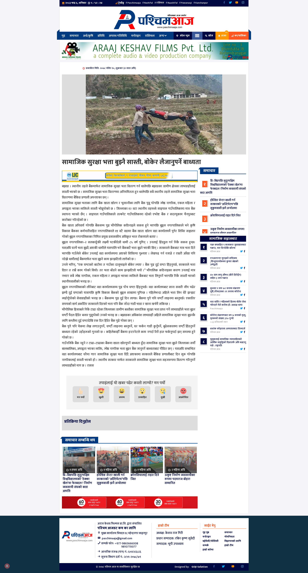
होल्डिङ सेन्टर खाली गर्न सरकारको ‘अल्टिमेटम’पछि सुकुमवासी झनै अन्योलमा (224, 204)
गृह (63, 35)
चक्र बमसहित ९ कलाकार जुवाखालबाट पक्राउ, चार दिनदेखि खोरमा (228, 246)
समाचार (74, 35)
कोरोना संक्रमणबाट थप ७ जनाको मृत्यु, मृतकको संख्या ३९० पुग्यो (228, 317)
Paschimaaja (134, 3)
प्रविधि (101, 35)
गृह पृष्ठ (206, 532)
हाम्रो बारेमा (208, 550)
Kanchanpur (201, 3)
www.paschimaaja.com (79, 540)
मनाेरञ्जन (136, 35)
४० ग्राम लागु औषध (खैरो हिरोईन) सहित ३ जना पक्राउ (225, 276)
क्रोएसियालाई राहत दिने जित (225, 215)
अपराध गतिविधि (118, 35)
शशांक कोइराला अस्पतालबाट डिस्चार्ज (227, 329)
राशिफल (160, 3)
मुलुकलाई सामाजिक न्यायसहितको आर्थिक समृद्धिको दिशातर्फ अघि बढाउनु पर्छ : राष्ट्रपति (228, 342)
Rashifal (148, 3)
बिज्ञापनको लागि (232, 541)
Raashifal (173, 3)
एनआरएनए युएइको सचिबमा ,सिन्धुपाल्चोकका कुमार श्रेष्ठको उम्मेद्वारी (224, 261)
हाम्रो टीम (228, 545)
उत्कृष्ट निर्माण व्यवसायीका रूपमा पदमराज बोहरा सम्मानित (227, 231)
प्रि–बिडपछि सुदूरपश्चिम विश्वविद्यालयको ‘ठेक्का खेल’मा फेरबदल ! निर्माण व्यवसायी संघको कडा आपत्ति (223, 186)
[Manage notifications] (7, 566)
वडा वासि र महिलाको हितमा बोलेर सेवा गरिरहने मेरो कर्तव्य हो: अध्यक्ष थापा (228, 303)
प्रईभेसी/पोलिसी (210, 541)
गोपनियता (229, 537)
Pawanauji (186, 3)
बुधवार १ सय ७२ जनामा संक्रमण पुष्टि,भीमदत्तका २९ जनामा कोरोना (225, 290)
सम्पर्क (206, 545)
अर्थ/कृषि (88, 35)
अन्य (161, 35)
